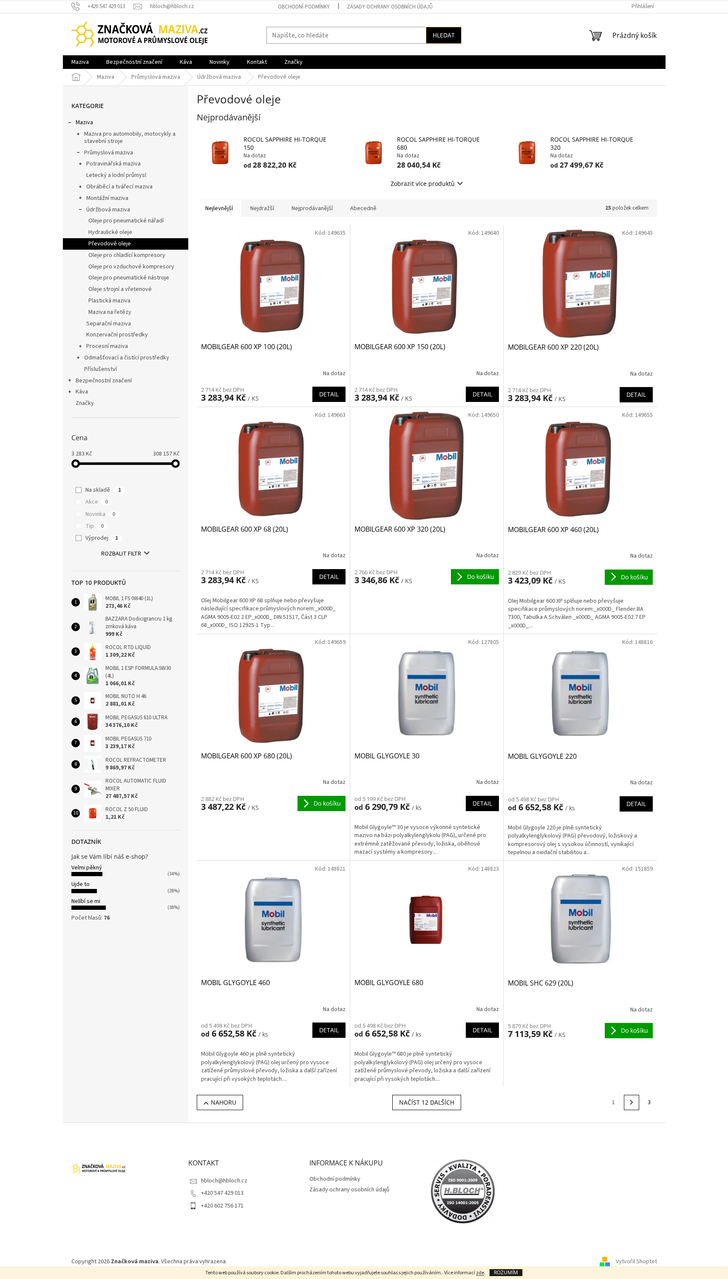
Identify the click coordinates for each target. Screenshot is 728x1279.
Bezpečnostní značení (104, 380)
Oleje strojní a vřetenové (120, 289)
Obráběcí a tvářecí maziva (119, 186)
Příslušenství (100, 369)
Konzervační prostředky (117, 334)
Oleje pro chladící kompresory (126, 255)
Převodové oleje (109, 243)
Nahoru (223, 1102)
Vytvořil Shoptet (636, 1261)
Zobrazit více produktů (423, 183)
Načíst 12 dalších (426, 1102)
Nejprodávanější (312, 208)
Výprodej (101, 538)
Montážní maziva (107, 198)
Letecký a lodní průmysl (116, 175)
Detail (329, 394)
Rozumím (506, 1272)
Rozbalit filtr (121, 554)
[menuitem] (80, 62)
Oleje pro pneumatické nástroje (128, 277)
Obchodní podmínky (304, 7)
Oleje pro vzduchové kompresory (131, 266)
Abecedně (363, 208)
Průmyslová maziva (108, 152)
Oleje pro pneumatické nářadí (126, 220)
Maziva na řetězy (109, 312)
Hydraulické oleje (110, 232)
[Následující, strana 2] (631, 1102)
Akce (96, 502)
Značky (85, 403)
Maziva (84, 122)
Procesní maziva (107, 346)
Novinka (100, 514)
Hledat (444, 35)
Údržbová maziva (108, 209)
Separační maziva (108, 323)
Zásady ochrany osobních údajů (390, 7)
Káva (82, 391)
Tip (94, 526)
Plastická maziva (109, 300)
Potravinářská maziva (113, 164)
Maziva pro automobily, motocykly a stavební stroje (130, 137)
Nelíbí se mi (85, 901)
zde (480, 1272)
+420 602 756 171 (222, 1206)
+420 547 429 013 (222, 1193)
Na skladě (103, 490)
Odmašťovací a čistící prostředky (126, 357)
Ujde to (80, 884)
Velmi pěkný (86, 867)
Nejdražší (262, 208)
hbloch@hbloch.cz (224, 1180)
